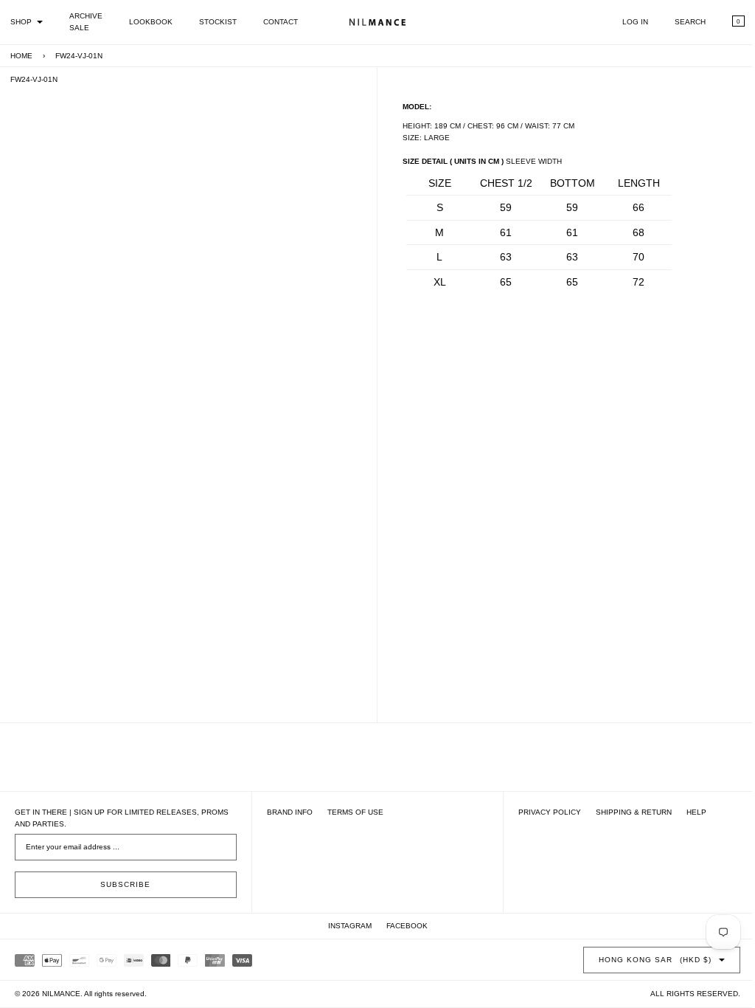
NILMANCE (61, 994)
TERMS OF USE (352, 812)
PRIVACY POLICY (542, 812)
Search (679, 22)
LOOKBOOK (151, 22)
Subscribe (124, 884)
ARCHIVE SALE (85, 22)
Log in (624, 22)
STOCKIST (218, 22)
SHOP (21, 22)
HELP (689, 812)
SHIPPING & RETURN (626, 812)
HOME (21, 56)
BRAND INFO (286, 812)
